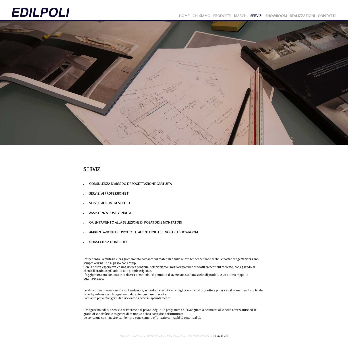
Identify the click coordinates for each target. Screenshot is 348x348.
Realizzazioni (302, 15)
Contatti (327, 15)
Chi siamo (201, 15)
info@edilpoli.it (221, 336)
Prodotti (222, 15)
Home (184, 15)
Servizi (256, 15)
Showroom (276, 15)
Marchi (240, 15)
